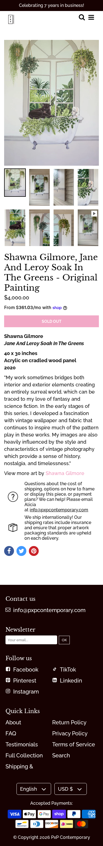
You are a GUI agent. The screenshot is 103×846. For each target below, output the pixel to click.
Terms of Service (73, 744)
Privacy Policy (70, 733)
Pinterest (24, 680)
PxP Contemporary (70, 837)
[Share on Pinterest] (34, 551)
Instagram (26, 691)
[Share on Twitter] (21, 551)
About (13, 722)
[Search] (81, 17)
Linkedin (71, 680)
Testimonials (21, 744)
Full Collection (24, 755)
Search (61, 755)
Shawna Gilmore (65, 473)
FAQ (10, 733)
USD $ (65, 789)
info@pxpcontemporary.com (59, 509)
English (28, 789)
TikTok (68, 669)
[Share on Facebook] (9, 551)
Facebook (25, 669)
